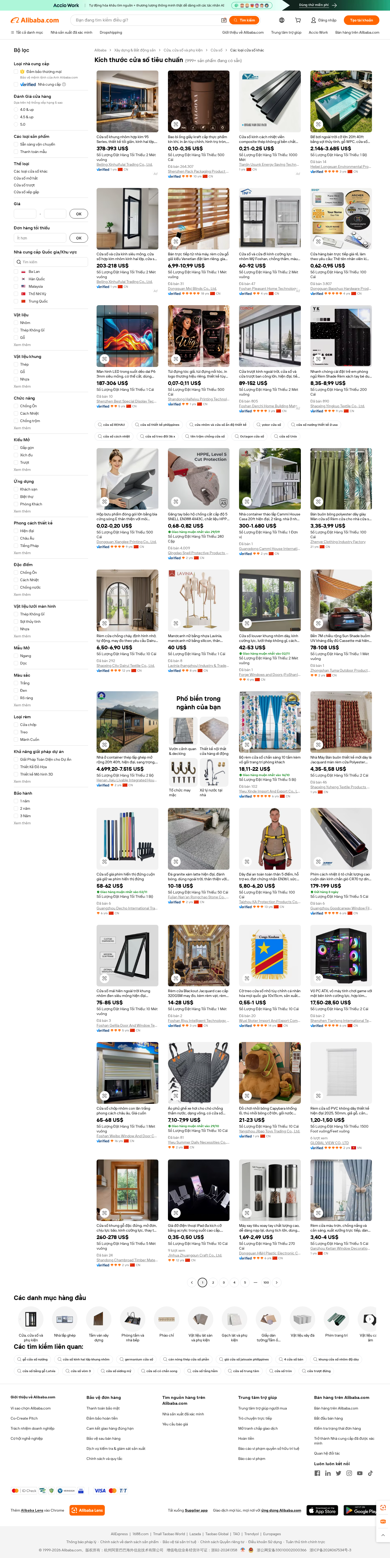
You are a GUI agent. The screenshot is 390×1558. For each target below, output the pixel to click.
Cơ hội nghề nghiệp (27, 1438)
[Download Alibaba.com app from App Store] (322, 1510)
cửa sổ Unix (288, 436)
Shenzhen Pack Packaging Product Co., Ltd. (199, 171)
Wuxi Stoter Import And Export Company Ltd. (270, 1020)
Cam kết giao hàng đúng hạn (110, 1428)
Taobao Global (216, 1534)
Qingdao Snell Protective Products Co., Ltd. (199, 553)
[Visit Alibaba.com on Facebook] (317, 1473)
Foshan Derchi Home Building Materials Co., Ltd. (270, 406)
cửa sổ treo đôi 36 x (160, 436)
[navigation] (51, 667)
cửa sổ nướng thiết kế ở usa (317, 425)
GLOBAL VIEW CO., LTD (329, 1143)
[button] (224, 20)
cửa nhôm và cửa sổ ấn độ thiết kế (220, 425)
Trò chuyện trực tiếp (255, 1418)
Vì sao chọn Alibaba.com (31, 1408)
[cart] (299, 21)
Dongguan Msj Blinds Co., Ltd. (192, 288)
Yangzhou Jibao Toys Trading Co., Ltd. (269, 1131)
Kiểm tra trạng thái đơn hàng (337, 1428)
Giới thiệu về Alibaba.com (33, 1397)
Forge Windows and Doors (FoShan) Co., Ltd (270, 674)
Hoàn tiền (246, 1438)
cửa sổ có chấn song (161, 1371)
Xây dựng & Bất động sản (135, 50)
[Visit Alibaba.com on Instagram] (349, 1473)
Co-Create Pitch (24, 1418)
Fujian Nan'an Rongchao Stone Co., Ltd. (199, 897)
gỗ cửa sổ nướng (35, 1359)
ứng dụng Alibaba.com (281, 1510)
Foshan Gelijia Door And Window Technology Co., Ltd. (127, 1025)
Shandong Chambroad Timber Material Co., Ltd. (127, 1260)
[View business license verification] (242, 1550)
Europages (272, 1534)
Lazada (195, 1534)
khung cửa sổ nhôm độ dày (339, 1359)
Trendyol (251, 1534)
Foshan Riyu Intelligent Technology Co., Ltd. (199, 1020)
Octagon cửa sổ (252, 436)
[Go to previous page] (192, 1282)
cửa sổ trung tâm (246, 1371)
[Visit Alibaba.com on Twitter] (338, 1473)
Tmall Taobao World (169, 1534)
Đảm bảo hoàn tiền (102, 1418)
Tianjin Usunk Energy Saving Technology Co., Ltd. (270, 164)
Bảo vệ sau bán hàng (103, 1438)
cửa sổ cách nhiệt (116, 436)
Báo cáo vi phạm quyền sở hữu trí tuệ (268, 1448)
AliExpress (119, 1534)
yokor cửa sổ (271, 425)
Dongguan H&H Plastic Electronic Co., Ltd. (270, 1253)
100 (266, 1282)
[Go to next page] (276, 1282)
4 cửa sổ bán (293, 1359)
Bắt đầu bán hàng (328, 1418)
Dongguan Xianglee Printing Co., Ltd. (127, 542)
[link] (383, 1508)
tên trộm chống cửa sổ (207, 436)
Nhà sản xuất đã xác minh (183, 1414)
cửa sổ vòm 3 (81, 1371)
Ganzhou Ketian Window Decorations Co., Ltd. (341, 1248)
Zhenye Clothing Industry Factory (338, 542)
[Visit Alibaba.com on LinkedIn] (328, 1473)
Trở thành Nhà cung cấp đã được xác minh (344, 1440)
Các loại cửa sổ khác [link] (247, 50)
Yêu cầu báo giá (175, 1424)
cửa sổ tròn (283, 1371)
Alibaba (100, 50)
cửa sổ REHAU (114, 425)
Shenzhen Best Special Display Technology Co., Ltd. (127, 401)
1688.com (140, 1534)
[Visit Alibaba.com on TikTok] (370, 1473)
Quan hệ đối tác (327, 1453)
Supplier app (196, 1510)
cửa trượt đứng (319, 1371)
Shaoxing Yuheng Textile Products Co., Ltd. (341, 787)
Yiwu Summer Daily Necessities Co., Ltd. (199, 1142)
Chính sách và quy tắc (104, 1458)
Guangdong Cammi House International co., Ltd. (270, 548)
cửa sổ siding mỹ (118, 1371)
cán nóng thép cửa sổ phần (188, 1359)
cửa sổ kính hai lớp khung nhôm (86, 1359)
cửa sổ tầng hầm (205, 1371)
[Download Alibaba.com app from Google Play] (361, 1510)
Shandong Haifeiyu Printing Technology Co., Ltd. (199, 399)
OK (78, 214)
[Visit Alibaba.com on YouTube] (360, 1473)
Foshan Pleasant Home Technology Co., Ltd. (270, 288)
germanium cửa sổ (139, 1359)
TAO (236, 1534)
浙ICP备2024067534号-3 (330, 1550)
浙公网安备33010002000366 (281, 1550)
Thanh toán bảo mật (103, 1408)
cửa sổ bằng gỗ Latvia (39, 1371)
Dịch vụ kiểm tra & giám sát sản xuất (115, 1448)
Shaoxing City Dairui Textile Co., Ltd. (126, 665)
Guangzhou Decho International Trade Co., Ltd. (127, 908)
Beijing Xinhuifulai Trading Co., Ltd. (125, 164)
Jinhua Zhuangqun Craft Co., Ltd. (195, 1255)
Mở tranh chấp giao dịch (258, 1428)
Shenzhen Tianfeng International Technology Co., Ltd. (341, 1020)
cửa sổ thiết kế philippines (159, 425)
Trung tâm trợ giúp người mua (262, 1408)
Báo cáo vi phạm (251, 1458)
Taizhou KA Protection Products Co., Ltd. (270, 902)
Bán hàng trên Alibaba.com (336, 1408)
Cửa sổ (216, 50)
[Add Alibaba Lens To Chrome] (87, 1510)
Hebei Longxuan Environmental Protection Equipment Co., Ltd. (341, 166)
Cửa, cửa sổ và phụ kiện (183, 50)
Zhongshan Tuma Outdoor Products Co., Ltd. (341, 670)
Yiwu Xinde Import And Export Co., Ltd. (270, 791)
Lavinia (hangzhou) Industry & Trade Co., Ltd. (199, 665)
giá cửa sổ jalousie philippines (246, 1359)
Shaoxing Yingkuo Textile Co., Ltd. (337, 406)
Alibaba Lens (32, 1510)
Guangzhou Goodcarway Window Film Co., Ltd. (341, 908)
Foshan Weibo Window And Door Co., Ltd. (127, 1136)
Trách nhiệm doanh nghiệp (32, 1428)
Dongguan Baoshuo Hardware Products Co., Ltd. (341, 288)
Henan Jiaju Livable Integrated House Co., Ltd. (127, 780)
